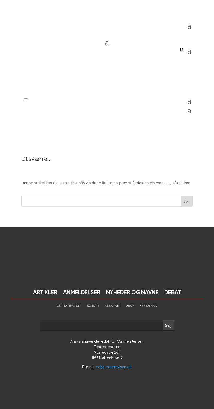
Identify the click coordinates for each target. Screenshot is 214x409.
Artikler (45, 292)
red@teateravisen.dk (113, 366)
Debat (172, 292)
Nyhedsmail (148, 305)
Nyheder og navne (132, 292)
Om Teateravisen (69, 305)
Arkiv (130, 305)
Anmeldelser (81, 292)
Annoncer (113, 305)
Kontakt (93, 305)
